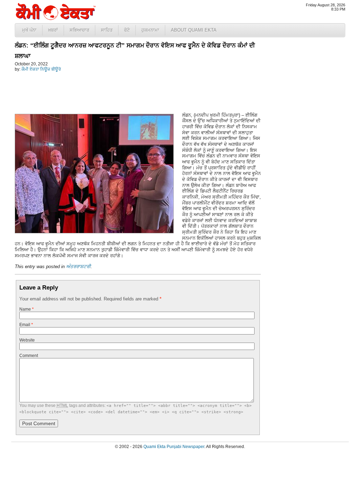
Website (27, 340)
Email (26, 324)
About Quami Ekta (194, 30)
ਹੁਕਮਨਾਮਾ (150, 30)
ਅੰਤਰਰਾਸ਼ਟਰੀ (78, 266)
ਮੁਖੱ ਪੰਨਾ (29, 30)
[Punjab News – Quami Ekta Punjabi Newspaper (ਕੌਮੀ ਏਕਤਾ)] (55, 18)
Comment (28, 355)
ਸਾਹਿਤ (106, 30)
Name (26, 309)
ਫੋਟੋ (127, 30)
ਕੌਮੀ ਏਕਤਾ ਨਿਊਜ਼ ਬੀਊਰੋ (41, 69)
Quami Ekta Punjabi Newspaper (173, 446)
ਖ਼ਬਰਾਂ (53, 30)
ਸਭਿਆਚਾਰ (79, 30)
